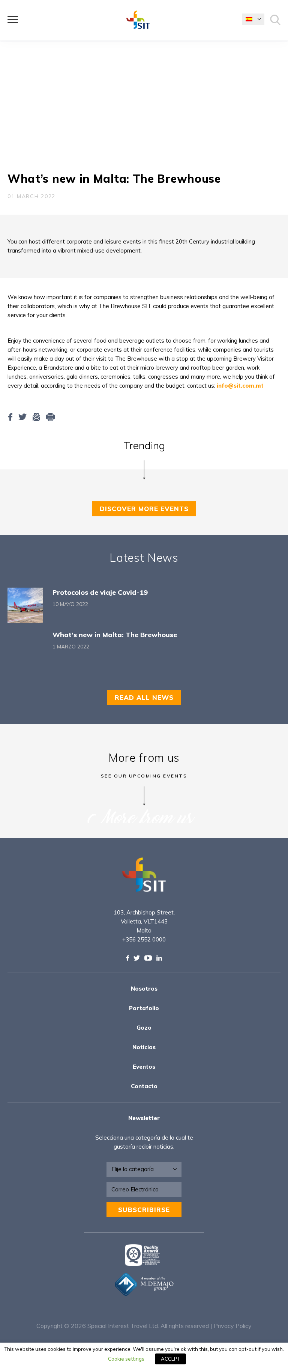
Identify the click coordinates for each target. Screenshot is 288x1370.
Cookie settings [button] (126, 1359)
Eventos (144, 1066)
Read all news (144, 697)
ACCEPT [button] (170, 1359)
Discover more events (144, 509)
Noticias (144, 1047)
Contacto (144, 1086)
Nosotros (144, 988)
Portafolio (144, 1008)
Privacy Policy (233, 1325)
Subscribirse (144, 1210)
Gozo (144, 1027)
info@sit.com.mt (240, 385)
